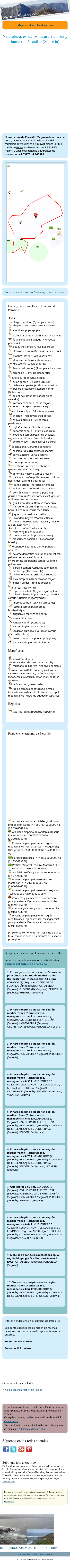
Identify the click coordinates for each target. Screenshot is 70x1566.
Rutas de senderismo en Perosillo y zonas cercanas (34, 292)
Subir (34, 1554)
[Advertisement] (35, 85)
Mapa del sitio (26, 25)
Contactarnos (45, 25)
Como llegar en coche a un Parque (23, 1389)
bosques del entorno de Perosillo (26, 964)
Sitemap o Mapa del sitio (32, 1429)
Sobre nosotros (46, 1554)
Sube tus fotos (8, 1481)
